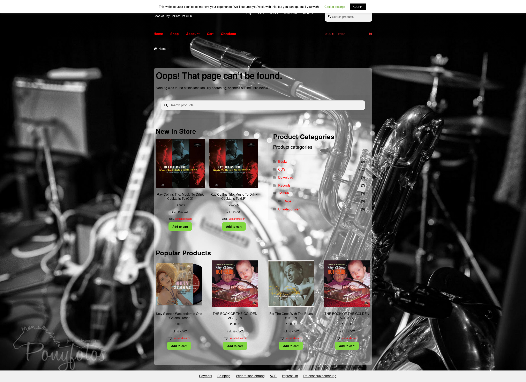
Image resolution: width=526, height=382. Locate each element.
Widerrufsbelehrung (250, 375)
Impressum (290, 375)
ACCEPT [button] (358, 7)
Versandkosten (183, 219)
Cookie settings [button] (334, 6)
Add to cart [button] (180, 226)
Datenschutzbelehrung (319, 375)
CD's (281, 169)
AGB (273, 375)
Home (158, 33)
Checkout (228, 33)
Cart (210, 33)
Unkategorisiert (289, 209)
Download (285, 177)
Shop (174, 33)
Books (282, 161)
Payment (205, 375)
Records (284, 185)
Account (193, 33)
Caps (287, 201)
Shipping (224, 375)
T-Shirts (284, 193)
